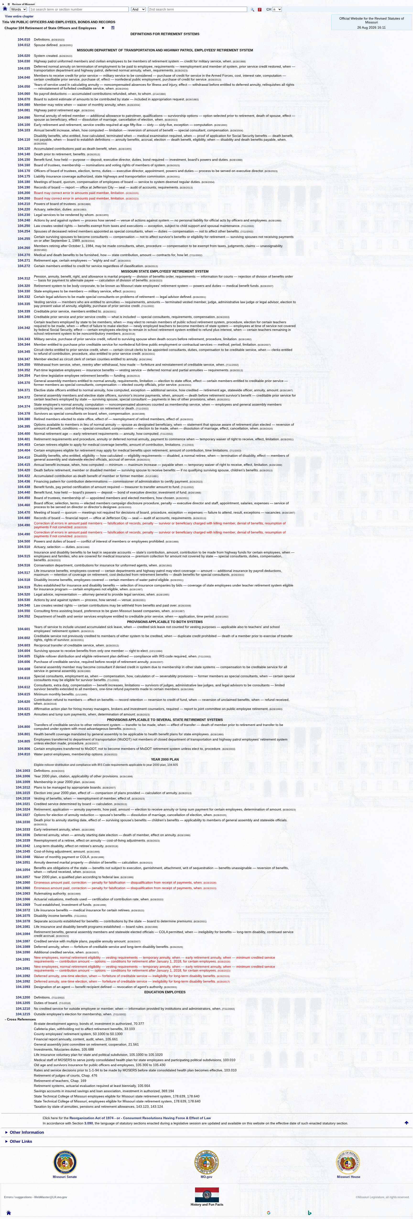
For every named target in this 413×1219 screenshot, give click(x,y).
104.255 (25, 239)
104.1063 (24, 893)
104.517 (25, 573)
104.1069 (24, 905)
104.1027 (24, 815)
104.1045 (24, 851)
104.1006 (24, 776)
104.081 (25, 110)
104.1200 (24, 997)
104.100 (25, 125)
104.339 (25, 311)
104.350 (25, 364)
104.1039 (24, 840)
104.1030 (24, 822)
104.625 (25, 714)
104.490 (25, 525)
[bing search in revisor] (309, 1214)
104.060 (25, 94)
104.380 (25, 419)
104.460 (25, 505)
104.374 (25, 406)
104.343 (25, 339)
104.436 (25, 481)
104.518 (25, 580)
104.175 (25, 176)
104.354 (25, 375)
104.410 (25, 457)
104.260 (25, 248)
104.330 (25, 291)
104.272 (25, 266)
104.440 (25, 492)
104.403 (25, 444)
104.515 (25, 556)
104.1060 (24, 882)
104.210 (25, 204)
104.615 (25, 694)
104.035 (25, 68)
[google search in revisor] (268, 1213)
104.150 (25, 159)
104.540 (25, 605)
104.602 (25, 638)
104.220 (25, 209)
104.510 (25, 547)
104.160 (25, 165)
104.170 (25, 171)
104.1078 (24, 921)
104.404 (25, 450)
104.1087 (24, 941)
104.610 (25, 678)
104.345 (25, 352)
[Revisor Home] (8, 1214)
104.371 (25, 390)
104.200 (25, 193)
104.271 (25, 260)
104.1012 (24, 787)
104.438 (25, 487)
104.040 (25, 77)
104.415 (25, 465)
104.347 (25, 359)
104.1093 (24, 987)
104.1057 (24, 877)
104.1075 (24, 916)
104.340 (25, 317)
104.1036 (24, 835)
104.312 (25, 278)
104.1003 (24, 771)
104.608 (25, 669)
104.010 (25, 39)
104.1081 (24, 927)
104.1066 (24, 899)
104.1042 (24, 846)
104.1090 (24, 952)
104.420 (25, 470)
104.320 (25, 286)
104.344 (25, 344)
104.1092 (24, 976)
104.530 (25, 600)
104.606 (25, 662)
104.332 (25, 297)
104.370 (25, 383)
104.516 (25, 565)
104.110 (25, 139)
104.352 (25, 370)
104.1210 (24, 1008)
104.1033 (24, 829)
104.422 (25, 476)
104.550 (25, 611)
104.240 (25, 220)
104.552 (25, 616)
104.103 (25, 130)
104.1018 (24, 798)
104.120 (25, 148)
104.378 (25, 413)
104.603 (25, 645)
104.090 (25, 117)
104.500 (25, 541)
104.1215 (24, 1014)
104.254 (25, 231)
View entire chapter (19, 16)
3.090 (88, 1123)
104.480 (25, 518)
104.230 (25, 215)
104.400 (25, 433)
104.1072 (24, 910)
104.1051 (24, 862)
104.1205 (24, 1003)
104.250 (25, 226)
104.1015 (24, 793)
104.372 (25, 397)
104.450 (25, 498)
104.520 (25, 594)
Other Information (27, 1132)
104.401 (25, 439)
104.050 (25, 86)
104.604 (25, 651)
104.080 (25, 105)
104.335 (25, 304)
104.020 (25, 56)
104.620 (25, 701)
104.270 (25, 255)
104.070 (25, 99)
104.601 (25, 629)
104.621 (25, 709)
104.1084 (24, 934)
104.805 (25, 741)
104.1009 (24, 782)
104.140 (25, 154)
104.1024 (24, 809)
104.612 (25, 687)
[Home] (5, 8)
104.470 (25, 512)
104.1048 (24, 857)
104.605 (25, 656)
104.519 (25, 587)
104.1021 (24, 804)
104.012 (25, 45)
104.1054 (24, 870)
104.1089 (24, 947)
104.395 (25, 426)
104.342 (25, 328)
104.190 (25, 187)
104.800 (25, 727)
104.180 (25, 182)
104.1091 (24, 959)
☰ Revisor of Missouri (20, 4)
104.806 (25, 749)
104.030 (25, 61)
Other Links (21, 1141)
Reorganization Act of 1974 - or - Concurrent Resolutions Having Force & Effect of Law (140, 1118)
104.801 (25, 734)
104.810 (25, 754)
